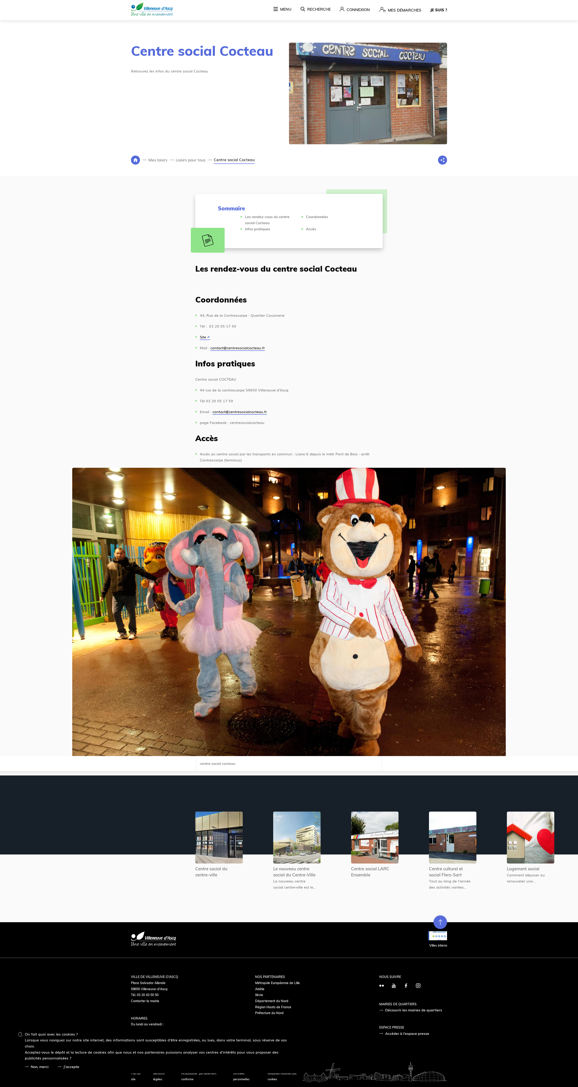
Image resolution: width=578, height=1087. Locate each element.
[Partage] (442, 160)
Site (203, 337)
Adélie (259, 989)
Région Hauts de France (273, 1007)
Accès (311, 229)
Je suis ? (438, 9)
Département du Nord (271, 1001)
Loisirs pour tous (190, 160)
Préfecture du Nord (269, 1013)
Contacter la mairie (145, 1001)
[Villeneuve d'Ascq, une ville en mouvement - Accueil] (152, 9)
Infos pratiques (258, 229)
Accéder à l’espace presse (407, 1033)
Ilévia (259, 995)
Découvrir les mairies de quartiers (413, 1010)
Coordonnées (317, 216)
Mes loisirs (157, 160)
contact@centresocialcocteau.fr (237, 347)
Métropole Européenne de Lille (277, 983)
